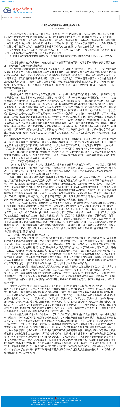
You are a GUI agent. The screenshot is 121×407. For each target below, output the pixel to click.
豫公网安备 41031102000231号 (67, 398)
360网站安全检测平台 (38, 404)
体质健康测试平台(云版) (84, 12)
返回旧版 (115, 1)
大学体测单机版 (102, 12)
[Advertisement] (60, 377)
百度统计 (49, 404)
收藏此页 (11, 1)
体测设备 (57, 12)
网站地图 (55, 404)
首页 (49, 12)
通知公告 (17, 17)
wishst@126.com (75, 400)
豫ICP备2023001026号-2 (45, 398)
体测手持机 (67, 12)
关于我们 (115, 12)
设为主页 (4, 1)
